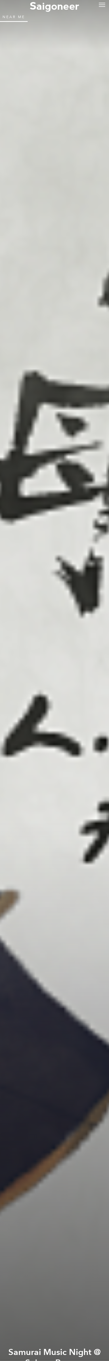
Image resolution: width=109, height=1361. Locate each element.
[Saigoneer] (54, 5)
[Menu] (102, 4)
